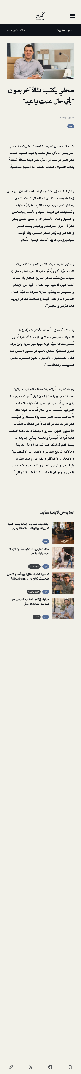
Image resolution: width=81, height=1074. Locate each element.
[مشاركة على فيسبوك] (50, 1067)
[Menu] (72, 15)
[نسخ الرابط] (11, 1067)
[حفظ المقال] (70, 1067)
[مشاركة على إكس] (30, 1067)
